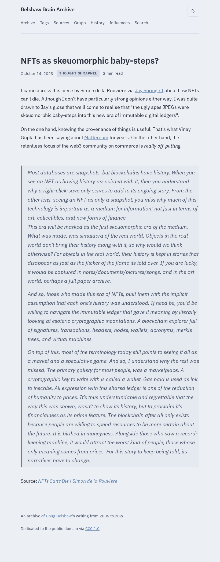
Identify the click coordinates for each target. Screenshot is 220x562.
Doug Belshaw (59, 515)
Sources (61, 22)
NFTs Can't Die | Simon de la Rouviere (77, 481)
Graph (80, 22)
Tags (44, 22)
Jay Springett (149, 90)
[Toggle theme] (193, 11)
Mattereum (96, 137)
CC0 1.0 (92, 528)
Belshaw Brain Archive (48, 9)
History (98, 22)
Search (141, 22)
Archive (28, 22)
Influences (119, 22)
